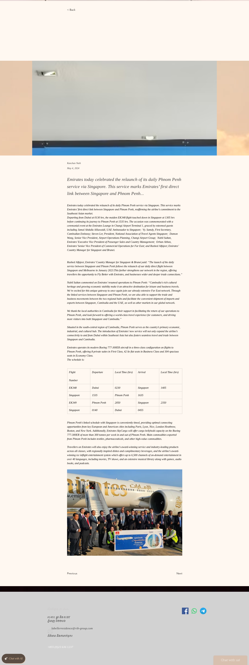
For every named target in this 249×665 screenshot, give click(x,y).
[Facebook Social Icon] (185, 611)
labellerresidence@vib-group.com (72, 628)
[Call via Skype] (52, 658)
